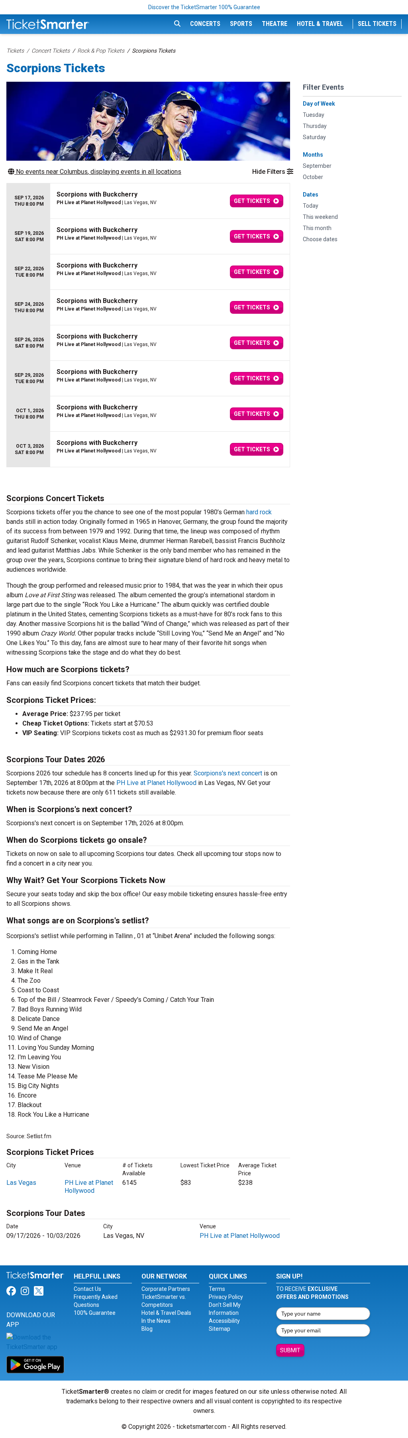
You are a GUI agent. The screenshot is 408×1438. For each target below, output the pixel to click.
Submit (290, 1350)
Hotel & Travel (320, 24)
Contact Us (87, 1289)
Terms (217, 1289)
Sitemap (219, 1329)
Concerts (205, 24)
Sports (241, 24)
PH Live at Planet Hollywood (156, 783)
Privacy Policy (226, 1297)
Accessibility (224, 1321)
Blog (147, 1329)
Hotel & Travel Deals (166, 1313)
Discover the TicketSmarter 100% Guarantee (204, 7)
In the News (156, 1321)
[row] (148, 201)
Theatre (274, 24)
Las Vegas (21, 1182)
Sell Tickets (377, 24)
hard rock (259, 512)
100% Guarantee (95, 1313)
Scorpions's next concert (228, 773)
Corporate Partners (165, 1289)
